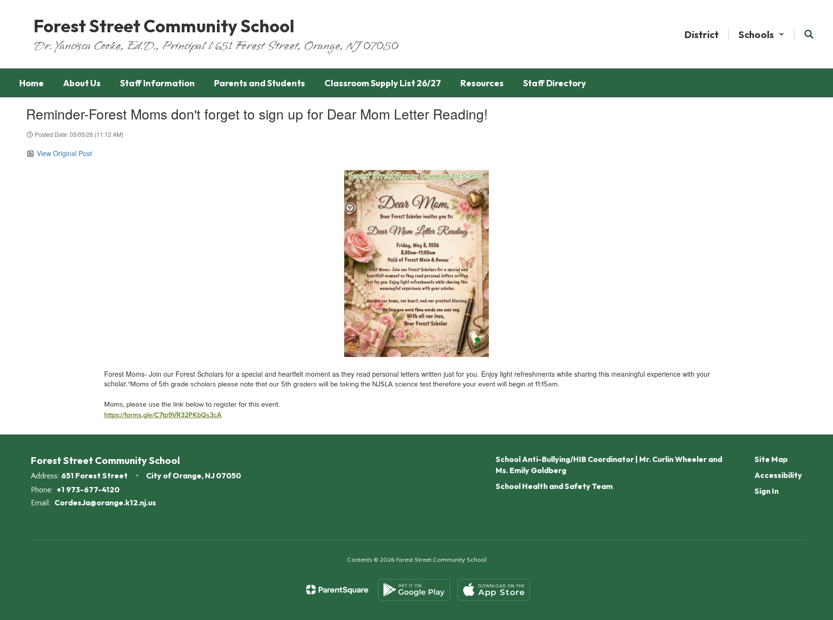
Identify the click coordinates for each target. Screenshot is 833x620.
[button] (761, 34)
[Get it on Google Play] (414, 590)
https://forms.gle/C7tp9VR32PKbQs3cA (162, 415)
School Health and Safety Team (554, 486)
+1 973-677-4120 (88, 489)
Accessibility (778, 475)
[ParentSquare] (337, 589)
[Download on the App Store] (493, 590)
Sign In (766, 491)
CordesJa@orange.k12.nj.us (105, 502)
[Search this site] (809, 34)
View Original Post (64, 153)
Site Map (771, 459)
